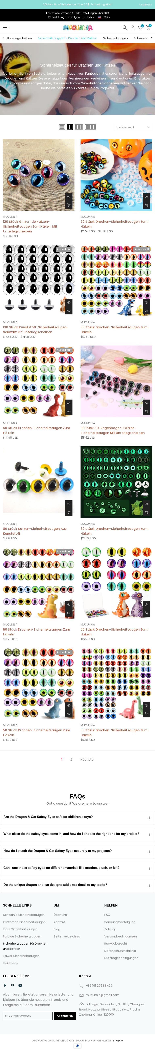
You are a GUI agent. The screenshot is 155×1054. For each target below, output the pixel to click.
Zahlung (110, 929)
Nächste (87, 759)
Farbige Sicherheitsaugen (22, 936)
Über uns (60, 915)
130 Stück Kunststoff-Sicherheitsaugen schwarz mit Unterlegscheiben (35, 329)
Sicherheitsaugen (115, 38)
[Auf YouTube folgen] (20, 985)
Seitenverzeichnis (67, 936)
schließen (10, 4)
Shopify (118, 1040)
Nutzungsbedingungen (121, 958)
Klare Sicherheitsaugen (20, 929)
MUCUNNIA (10, 217)
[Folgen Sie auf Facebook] (5, 985)
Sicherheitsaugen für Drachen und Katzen (67, 38)
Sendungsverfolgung (119, 922)
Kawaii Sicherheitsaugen (21, 956)
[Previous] (3, 38)
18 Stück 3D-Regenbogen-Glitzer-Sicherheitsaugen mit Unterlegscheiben (113, 430)
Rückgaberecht (115, 943)
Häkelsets (10, 963)
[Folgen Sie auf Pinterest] (12, 985)
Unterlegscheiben (19, 38)
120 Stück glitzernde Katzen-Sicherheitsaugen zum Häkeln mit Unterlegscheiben (30, 226)
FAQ (107, 915)
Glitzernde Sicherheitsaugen (24, 922)
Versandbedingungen (120, 936)
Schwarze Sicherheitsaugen (24, 915)
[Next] (151, 38)
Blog (57, 929)
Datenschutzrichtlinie (120, 951)
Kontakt (60, 922)
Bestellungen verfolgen (66, 17)
